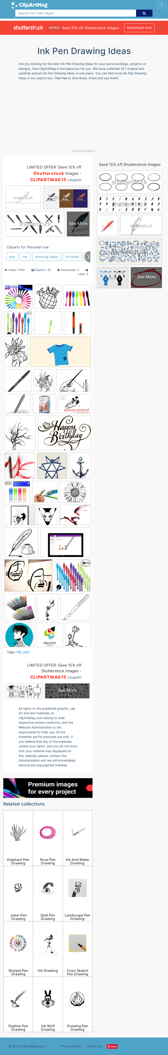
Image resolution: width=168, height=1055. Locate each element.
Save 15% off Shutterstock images (130, 164)
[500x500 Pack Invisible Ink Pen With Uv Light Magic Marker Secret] (18, 299)
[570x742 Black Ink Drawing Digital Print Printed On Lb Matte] (44, 382)
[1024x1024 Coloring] (20, 609)
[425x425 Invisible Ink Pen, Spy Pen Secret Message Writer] (18, 324)
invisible (72, 257)
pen (12, 257)
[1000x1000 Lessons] (45, 493)
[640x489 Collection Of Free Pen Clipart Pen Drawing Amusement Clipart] (73, 382)
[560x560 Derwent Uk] (44, 405)
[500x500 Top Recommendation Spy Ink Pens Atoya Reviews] (73, 577)
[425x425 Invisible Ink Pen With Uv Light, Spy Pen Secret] (77, 298)
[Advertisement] (85, 116)
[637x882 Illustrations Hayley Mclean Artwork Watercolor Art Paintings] (80, 467)
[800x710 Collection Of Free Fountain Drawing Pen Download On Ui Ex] (17, 405)
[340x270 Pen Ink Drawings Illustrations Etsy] (20, 517)
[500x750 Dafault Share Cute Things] (48, 609)
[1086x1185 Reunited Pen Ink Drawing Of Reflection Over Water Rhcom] (78, 637)
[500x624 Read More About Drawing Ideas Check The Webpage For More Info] (47, 517)
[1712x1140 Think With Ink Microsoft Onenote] (66, 544)
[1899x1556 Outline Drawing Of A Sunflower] (75, 493)
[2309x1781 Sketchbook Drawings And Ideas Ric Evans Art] (75, 517)
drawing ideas (46, 257)
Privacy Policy (71, 1046)
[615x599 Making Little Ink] (19, 637)
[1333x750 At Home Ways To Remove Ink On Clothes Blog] (60, 354)
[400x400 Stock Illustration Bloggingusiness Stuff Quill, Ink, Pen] (21, 544)
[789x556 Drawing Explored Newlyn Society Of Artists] (75, 405)
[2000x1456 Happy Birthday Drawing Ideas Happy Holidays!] (64, 435)
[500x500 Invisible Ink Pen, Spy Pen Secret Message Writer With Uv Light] (17, 493)
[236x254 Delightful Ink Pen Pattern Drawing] (48, 299)
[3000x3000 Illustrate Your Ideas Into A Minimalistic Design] (52, 468)
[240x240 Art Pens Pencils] (77, 324)
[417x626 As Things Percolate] (16, 354)
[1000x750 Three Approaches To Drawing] (28, 577)
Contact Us (94, 1046)
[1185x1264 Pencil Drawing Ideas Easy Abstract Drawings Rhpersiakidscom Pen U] (49, 637)
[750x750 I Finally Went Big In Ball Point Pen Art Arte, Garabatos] (20, 468)
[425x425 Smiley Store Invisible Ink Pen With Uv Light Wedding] (47, 324)
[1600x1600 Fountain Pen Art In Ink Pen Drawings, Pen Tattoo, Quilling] (75, 609)
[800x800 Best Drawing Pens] (18, 382)
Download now (139, 27)
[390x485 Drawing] (20, 435)
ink (25, 257)
